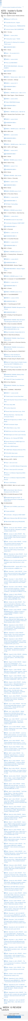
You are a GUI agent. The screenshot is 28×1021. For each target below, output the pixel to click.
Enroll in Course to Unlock (14, 1017)
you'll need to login (20, 1015)
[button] (1, 1)
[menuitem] (1, 3)
